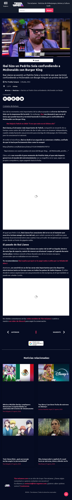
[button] (5, 99)
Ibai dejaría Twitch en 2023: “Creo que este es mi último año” (31, 123)
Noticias (16, 90)
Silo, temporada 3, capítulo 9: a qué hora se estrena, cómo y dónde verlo (53, 460)
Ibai (42, 114)
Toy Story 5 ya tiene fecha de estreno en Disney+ (53, 405)
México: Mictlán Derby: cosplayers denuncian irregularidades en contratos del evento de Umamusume (18, 406)
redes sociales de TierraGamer (38, 318)
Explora (5, 6)
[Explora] (5, 3)
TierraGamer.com (21, 478)
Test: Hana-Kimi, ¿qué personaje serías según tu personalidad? (16, 460)
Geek (37, 60)
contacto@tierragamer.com (35, 483)
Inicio (8, 90)
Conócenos (24, 486)
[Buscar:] (32, 10)
